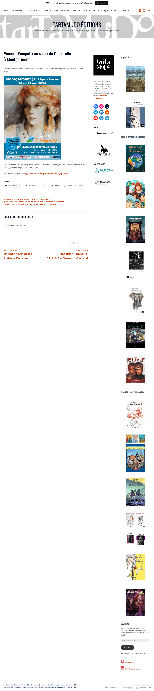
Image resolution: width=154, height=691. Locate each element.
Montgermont (22, 204)
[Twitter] (95, 112)
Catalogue (31, 10)
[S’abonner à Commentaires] (122, 669)
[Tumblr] (107, 106)
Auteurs (17, 10)
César (36, 202)
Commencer (101, 3)
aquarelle (11, 202)
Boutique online (107, 10)
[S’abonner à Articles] (122, 662)
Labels (47, 10)
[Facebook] (95, 106)
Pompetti (34, 204)
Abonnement (125, 624)
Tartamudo (50, 204)
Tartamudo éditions (77, 24)
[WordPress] (101, 118)
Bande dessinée (23, 202)
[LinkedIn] (101, 112)
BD (32, 202)
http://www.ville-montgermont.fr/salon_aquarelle (45, 173)
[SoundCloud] (107, 112)
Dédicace (47, 199)
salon (42, 204)
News (7, 10)
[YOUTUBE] (149, 10)
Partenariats (61, 10)
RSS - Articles (130, 662)
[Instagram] (101, 106)
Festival (52, 202)
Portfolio (89, 10)
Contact (124, 10)
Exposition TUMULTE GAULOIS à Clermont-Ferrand (67, 255)
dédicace (44, 202)
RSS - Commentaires (133, 669)
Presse (76, 10)
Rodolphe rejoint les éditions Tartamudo (18, 255)
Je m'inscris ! (127, 647)
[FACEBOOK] (140, 10)
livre (13, 204)
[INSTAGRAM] (144, 10)
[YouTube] (95, 118)
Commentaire (78, 243)
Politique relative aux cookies (65, 687)
